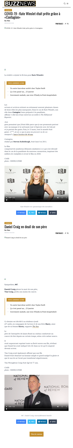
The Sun (35, 326)
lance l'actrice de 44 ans (23, 134)
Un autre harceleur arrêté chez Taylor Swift (27, 88)
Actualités (8, 10)
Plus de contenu (36, 434)
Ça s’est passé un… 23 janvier (22, 91)
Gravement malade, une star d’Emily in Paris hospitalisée (33, 95)
